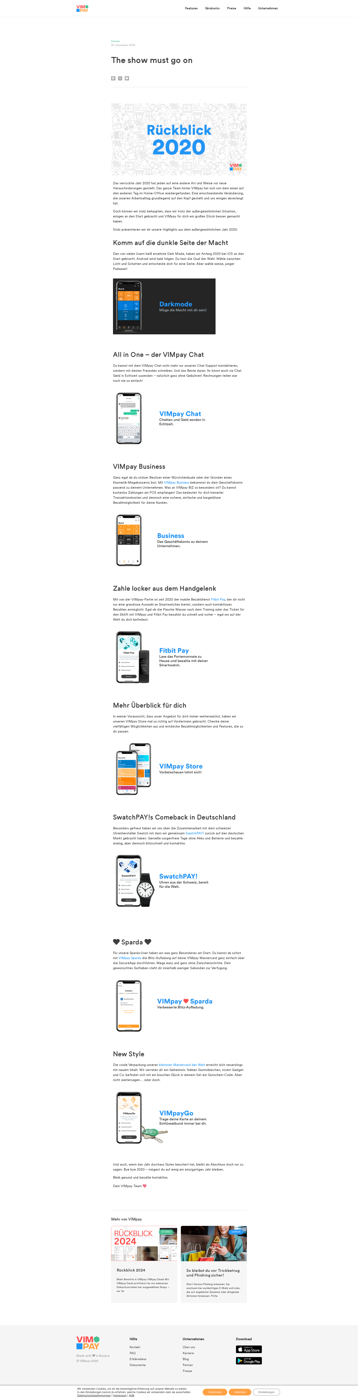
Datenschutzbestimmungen (94, 1395)
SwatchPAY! (195, 833)
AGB (131, 1395)
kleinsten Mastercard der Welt (182, 1065)
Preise (231, 8)
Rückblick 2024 (131, 1270)
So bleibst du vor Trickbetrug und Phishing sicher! (213, 1273)
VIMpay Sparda (130, 958)
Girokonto (212, 8)
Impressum (120, 1395)
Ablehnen (240, 1392)
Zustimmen (215, 1392)
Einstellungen (266, 1392)
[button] (113, 78)
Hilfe (247, 8)
